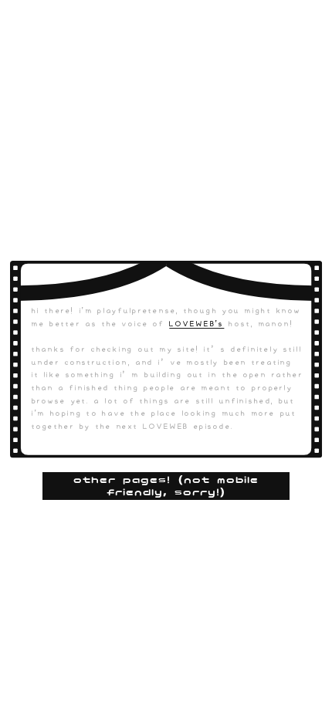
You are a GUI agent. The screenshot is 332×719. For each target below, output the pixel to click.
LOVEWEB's (196, 324)
